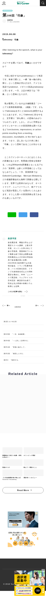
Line (12, 214)
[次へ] (42, 305)
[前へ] (4, 305)
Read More (23, 490)
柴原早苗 (10, 20)
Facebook (34, 214)
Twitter (23, 214)
